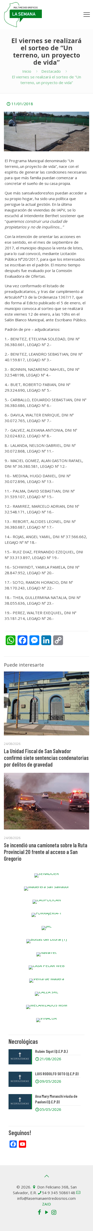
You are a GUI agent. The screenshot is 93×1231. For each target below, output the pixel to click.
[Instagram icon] (54, 1212)
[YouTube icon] (46, 1212)
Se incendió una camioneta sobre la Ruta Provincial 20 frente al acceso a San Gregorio (45, 852)
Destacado (51, 71)
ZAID (46, 1204)
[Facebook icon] (39, 1212)
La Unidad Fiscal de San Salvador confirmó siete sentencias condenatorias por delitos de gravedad (46, 758)
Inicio (26, 71)
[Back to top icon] (46, 1176)
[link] (46, 875)
